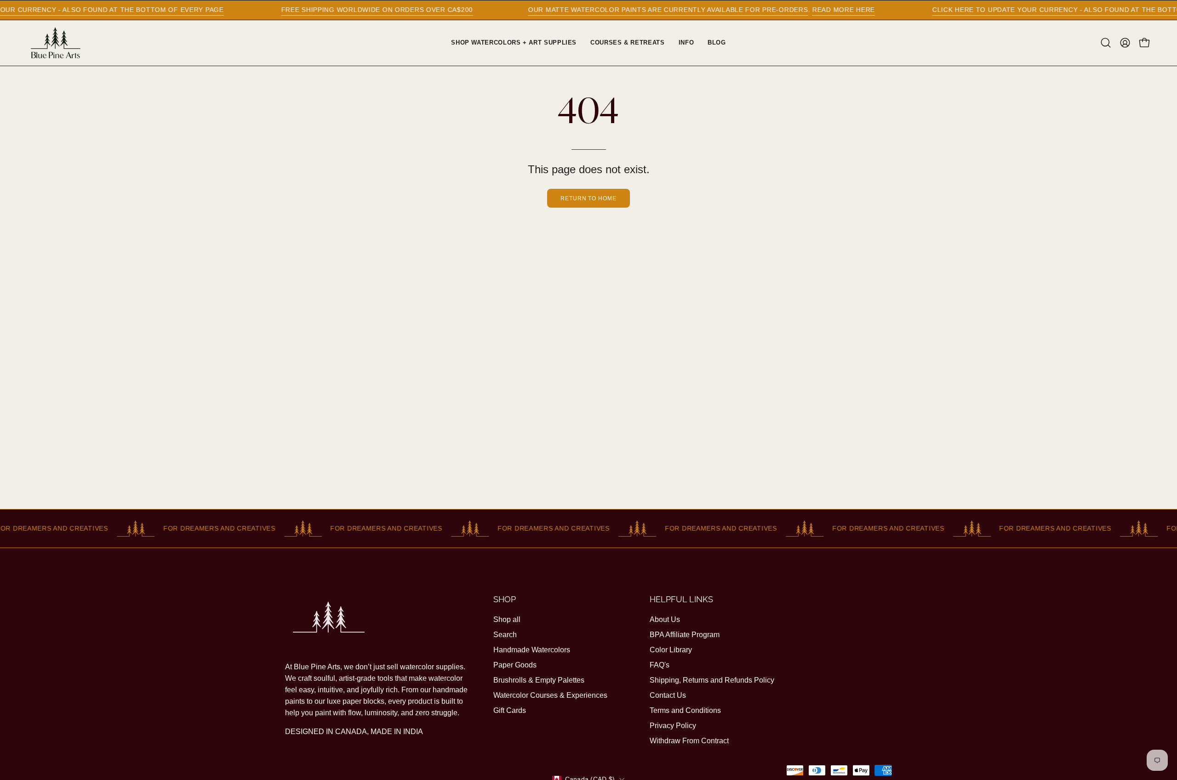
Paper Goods (515, 665)
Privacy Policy (673, 725)
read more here (814, 9)
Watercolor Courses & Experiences (550, 695)
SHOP (504, 599)
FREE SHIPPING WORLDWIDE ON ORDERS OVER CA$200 (347, 9)
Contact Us (668, 695)
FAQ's (659, 665)
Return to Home (588, 198)
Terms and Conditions (685, 710)
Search (505, 635)
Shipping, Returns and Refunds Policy (712, 680)
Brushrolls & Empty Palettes (538, 680)
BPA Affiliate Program (685, 635)
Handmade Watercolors (531, 650)
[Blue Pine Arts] (55, 43)
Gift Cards (509, 710)
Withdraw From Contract (689, 741)
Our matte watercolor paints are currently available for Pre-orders (638, 9)
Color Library (671, 650)
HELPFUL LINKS (681, 599)
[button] (1105, 42)
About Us (665, 619)
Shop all (506, 619)
